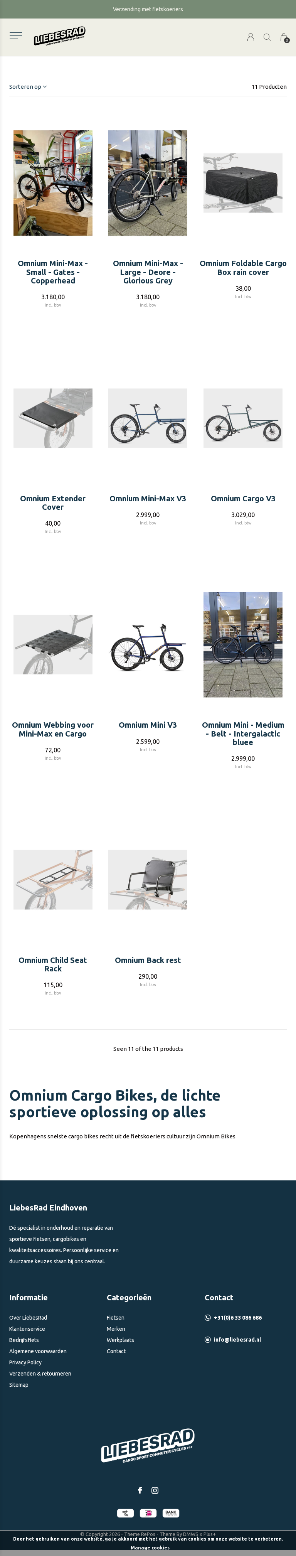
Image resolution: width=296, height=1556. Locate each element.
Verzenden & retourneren (40, 1374)
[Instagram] (154, 1490)
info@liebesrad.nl (237, 1340)
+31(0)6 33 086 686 (238, 1318)
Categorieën (129, 1297)
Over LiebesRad (28, 1318)
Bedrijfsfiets (24, 1340)
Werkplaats (120, 1340)
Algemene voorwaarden (38, 1351)
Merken (116, 1329)
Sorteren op (25, 86)
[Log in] (250, 37)
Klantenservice (27, 1329)
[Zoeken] (267, 37)
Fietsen (115, 1318)
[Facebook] (140, 1490)
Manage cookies (150, 1547)
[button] (15, 35)
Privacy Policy (25, 1362)
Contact (116, 1351)
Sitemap (19, 1385)
